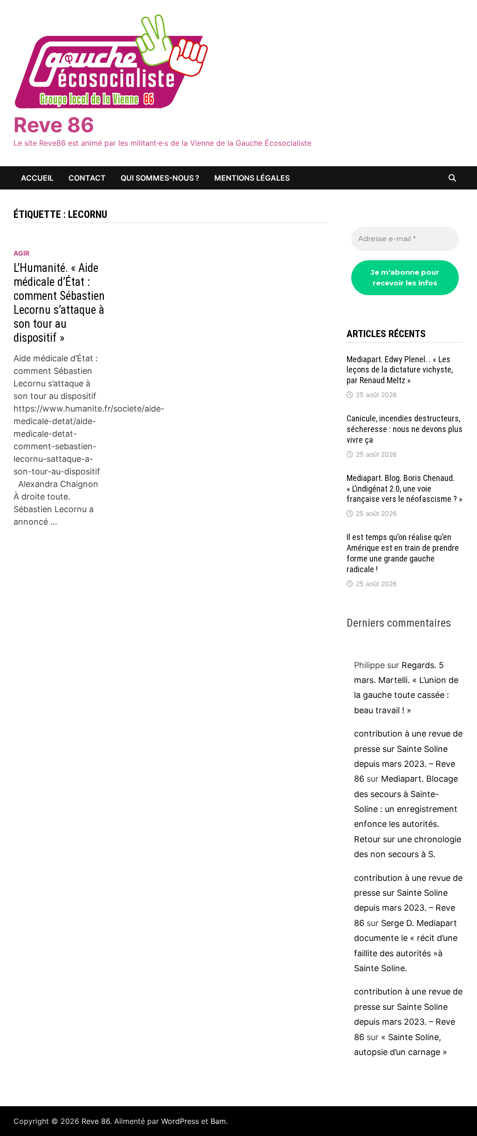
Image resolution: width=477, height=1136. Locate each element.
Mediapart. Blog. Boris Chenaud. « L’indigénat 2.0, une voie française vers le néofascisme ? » (405, 488)
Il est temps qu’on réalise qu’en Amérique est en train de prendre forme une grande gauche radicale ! (403, 553)
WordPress (180, 1121)
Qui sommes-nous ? (160, 178)
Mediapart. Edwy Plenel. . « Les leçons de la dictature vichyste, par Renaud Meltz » (400, 369)
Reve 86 (54, 124)
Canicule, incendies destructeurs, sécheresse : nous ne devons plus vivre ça (405, 429)
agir (21, 253)
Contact (87, 178)
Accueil (37, 178)
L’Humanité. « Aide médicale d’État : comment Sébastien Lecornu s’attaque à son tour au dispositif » (59, 303)
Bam (218, 1121)
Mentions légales (252, 178)
